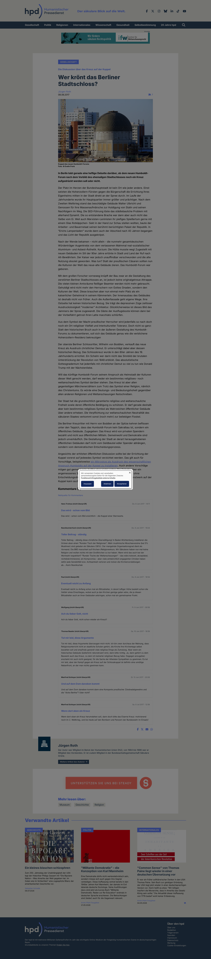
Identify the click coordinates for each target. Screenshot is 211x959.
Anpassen (87, 484)
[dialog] (105, 479)
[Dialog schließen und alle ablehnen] (130, 472)
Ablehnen (107, 484)
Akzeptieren (122, 484)
